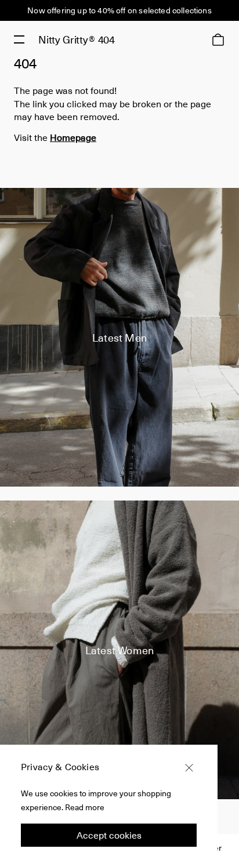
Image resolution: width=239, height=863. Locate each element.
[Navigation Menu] (19, 39)
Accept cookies (109, 835)
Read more (84, 807)
